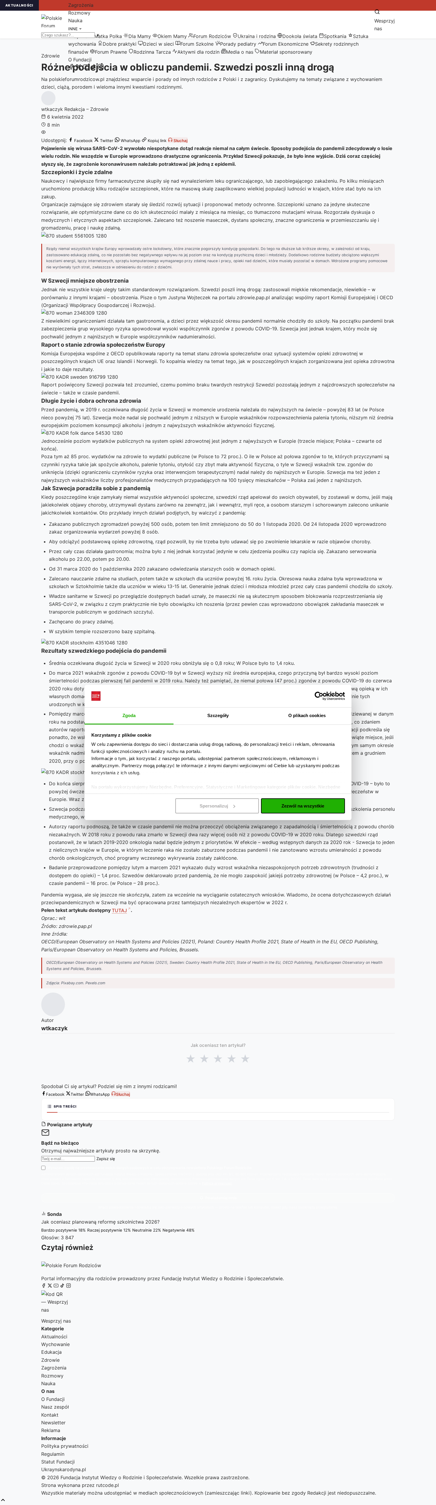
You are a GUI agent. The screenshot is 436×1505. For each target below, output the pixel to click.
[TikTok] (93, 68)
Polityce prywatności (217, 1183)
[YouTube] (86, 68)
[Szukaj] (377, 12)
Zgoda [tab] (129, 715)
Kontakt (49, 1415)
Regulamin (52, 1454)
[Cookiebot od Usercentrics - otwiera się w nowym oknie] (319, 696)
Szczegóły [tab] (218, 715)
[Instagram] (101, 68)
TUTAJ (119, 910)
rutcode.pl (107, 1485)
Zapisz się (105, 1158)
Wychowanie (55, 1344)
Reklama (50, 1430)
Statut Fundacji (58, 1462)
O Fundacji (80, 60)
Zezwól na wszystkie (302, 805)
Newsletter (53, 1423)
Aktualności (54, 1337)
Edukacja (51, 1352)
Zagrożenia (80, 5)
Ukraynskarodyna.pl (63, 1469)
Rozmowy (79, 13)
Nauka (75, 20)
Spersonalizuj (214, 805)
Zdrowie (50, 1360)
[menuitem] (105, 36)
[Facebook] (71, 68)
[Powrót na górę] (3, 1500)
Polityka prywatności (64, 1446)
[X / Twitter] (79, 68)
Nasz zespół (55, 1407)
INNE (73, 28)
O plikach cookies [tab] (307, 715)
